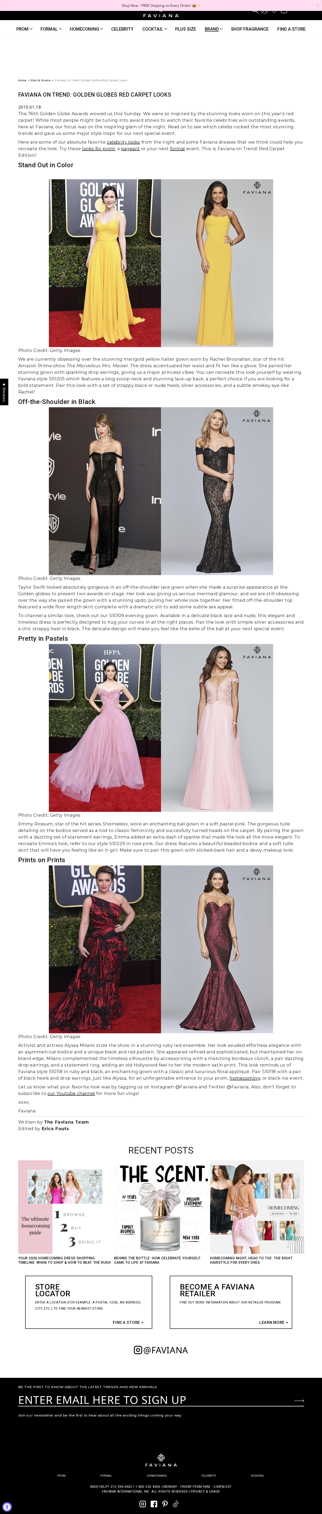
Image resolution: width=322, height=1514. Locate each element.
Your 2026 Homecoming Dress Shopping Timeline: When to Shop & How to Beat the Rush (64, 1260)
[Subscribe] (299, 1401)
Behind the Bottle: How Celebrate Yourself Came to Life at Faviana (157, 1260)
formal (177, 148)
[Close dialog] (317, 5)
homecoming (245, 1078)
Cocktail (152, 29)
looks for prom (98, 148)
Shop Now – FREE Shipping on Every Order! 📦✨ (161, 5)
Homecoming (84, 29)
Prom (22, 29)
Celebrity (208, 1475)
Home (22, 80)
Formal (49, 29)
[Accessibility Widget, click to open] (7, 1507)
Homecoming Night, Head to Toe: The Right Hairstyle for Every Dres (251, 1260)
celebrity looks (123, 142)
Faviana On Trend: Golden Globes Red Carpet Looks (91, 80)
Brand (212, 29)
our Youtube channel (71, 1093)
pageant (130, 148)
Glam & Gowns (40, 80)
